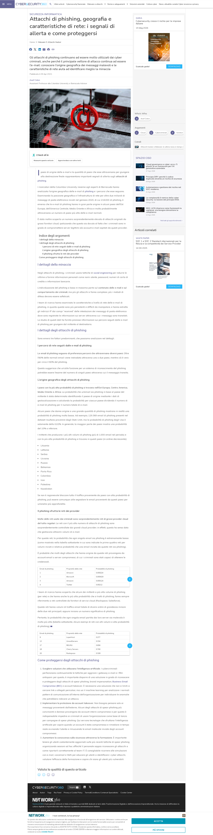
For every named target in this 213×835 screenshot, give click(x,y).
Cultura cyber (151, 4)
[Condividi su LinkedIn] (40, 49)
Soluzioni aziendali (137, 4)
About (35, 792)
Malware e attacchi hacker (49, 42)
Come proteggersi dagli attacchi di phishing (61, 257)
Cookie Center (126, 792)
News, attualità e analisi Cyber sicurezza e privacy (179, 4)
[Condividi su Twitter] (35, 49)
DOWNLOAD (174, 66)
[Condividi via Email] (44, 49)
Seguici (72, 787)
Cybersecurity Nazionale (75, 4)
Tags (49, 792)
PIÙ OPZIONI (158, 830)
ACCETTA (158, 821)
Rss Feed (57, 792)
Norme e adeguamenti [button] (116, 4)
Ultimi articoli (59, 4)
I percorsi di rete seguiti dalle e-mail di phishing (66, 246)
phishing (42, 180)
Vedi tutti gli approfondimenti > (171, 221)
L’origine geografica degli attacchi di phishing (65, 250)
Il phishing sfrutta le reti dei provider (60, 253)
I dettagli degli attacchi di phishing (56, 243)
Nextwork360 (38, 804)
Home (32, 42)
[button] (7, 4)
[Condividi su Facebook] (31, 49)
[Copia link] (53, 49)
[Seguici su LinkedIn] (84, 787)
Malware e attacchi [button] (95, 4)
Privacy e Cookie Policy (73, 792)
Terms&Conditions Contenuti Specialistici (101, 792)
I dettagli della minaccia (51, 239)
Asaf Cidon (35, 80)
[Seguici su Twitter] (90, 787)
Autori (42, 792)
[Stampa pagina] (49, 49)
